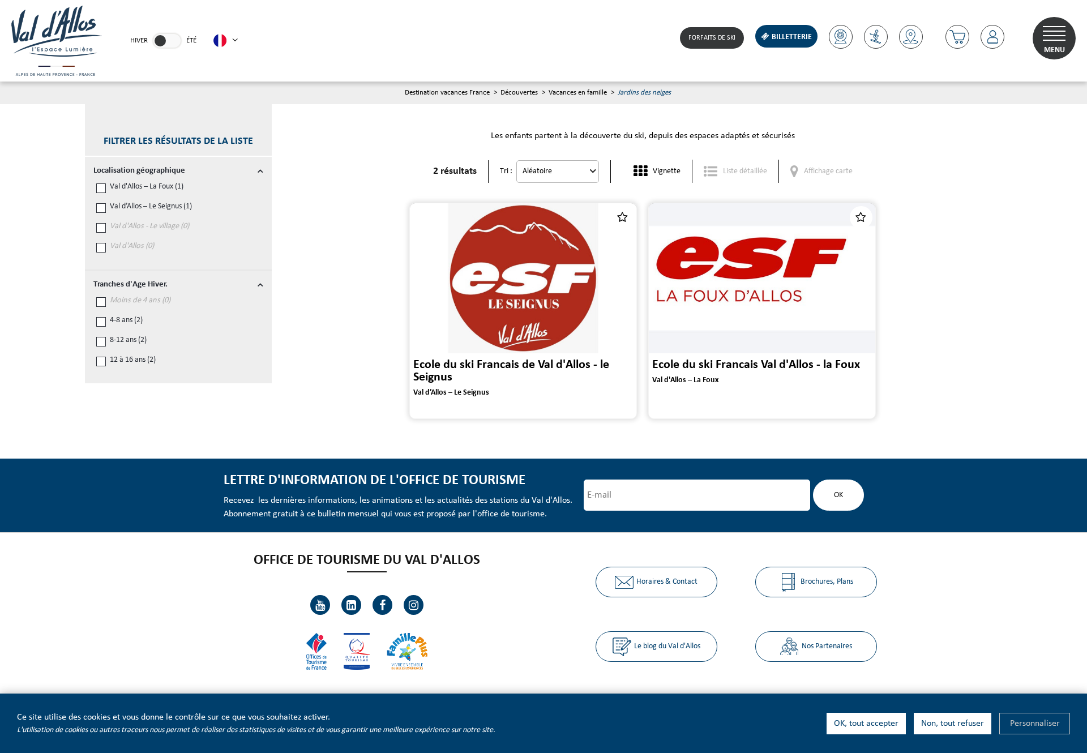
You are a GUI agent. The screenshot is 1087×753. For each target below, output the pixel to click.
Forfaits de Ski (711, 38)
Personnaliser (1035, 723)
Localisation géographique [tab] (139, 170)
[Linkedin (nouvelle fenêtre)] (351, 605)
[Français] (225, 40)
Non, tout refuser (952, 723)
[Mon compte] (992, 37)
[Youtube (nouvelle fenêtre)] (320, 605)
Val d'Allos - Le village (149, 226)
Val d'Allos (132, 246)
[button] (957, 37)
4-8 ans (126, 320)
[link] (167, 41)
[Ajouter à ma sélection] (622, 217)
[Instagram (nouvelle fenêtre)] (413, 605)
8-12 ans (128, 340)
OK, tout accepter (866, 723)
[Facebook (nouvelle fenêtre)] (382, 605)
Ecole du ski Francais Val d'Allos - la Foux (756, 364)
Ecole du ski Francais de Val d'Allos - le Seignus (511, 371)
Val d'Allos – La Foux (146, 186)
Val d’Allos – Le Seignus (151, 206)
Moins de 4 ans (140, 300)
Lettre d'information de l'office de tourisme (374, 480)
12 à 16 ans (133, 360)
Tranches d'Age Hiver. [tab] (130, 284)
